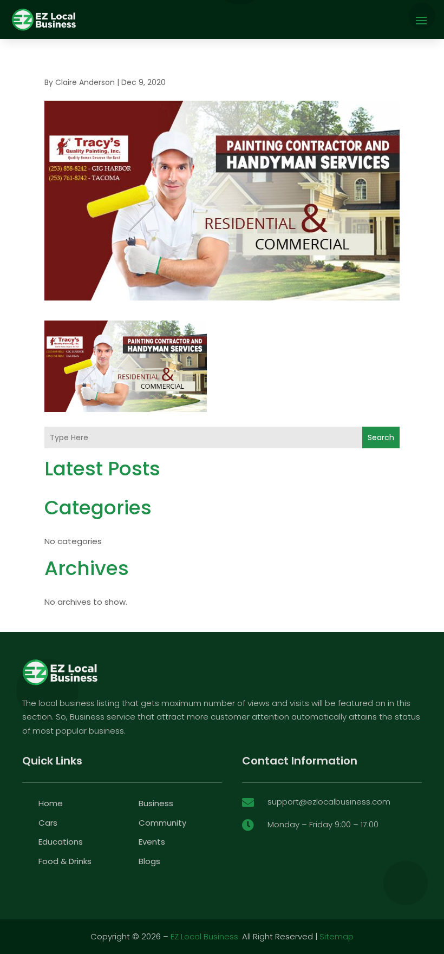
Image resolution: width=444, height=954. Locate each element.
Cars (47, 822)
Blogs (149, 861)
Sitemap (336, 936)
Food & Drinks (65, 861)
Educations (60, 841)
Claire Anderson (85, 82)
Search (381, 437)
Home (50, 803)
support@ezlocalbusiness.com (328, 801)
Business (156, 803)
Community (162, 822)
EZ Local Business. (205, 936)
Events (152, 841)
